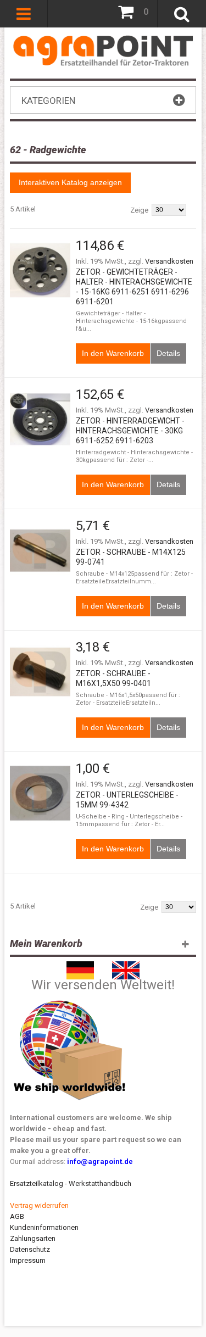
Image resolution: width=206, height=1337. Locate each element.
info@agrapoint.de (100, 1161)
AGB (17, 1216)
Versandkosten (169, 261)
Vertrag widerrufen (39, 1205)
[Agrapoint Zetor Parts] (126, 966)
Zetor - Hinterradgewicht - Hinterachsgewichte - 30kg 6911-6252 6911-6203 (130, 430)
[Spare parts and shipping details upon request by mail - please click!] (70, 998)
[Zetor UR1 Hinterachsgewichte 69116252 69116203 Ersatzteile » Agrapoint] (40, 419)
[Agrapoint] (103, 50)
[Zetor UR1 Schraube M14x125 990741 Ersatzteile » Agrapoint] (40, 550)
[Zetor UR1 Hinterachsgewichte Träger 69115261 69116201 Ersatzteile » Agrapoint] (40, 270)
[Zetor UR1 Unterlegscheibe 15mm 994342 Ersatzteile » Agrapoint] (40, 793)
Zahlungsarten (32, 1238)
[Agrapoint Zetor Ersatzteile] (80, 966)
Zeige (139, 210)
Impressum (28, 1260)
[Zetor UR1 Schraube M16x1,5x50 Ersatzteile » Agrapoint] (40, 672)
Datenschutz (30, 1249)
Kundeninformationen (44, 1227)
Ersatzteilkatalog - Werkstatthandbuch (70, 1183)
